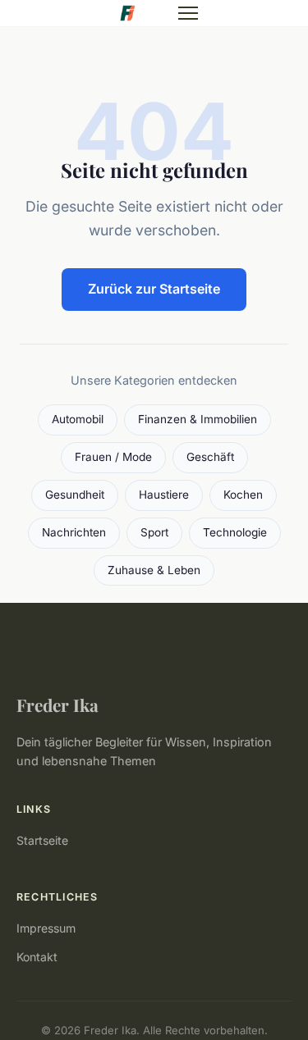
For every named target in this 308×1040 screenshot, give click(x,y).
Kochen (243, 494)
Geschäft (210, 456)
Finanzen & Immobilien (197, 419)
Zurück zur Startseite (154, 289)
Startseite (42, 840)
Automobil (77, 419)
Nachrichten (74, 532)
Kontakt (36, 957)
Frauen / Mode (113, 456)
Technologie (235, 532)
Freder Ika (57, 704)
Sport (154, 532)
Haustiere (164, 494)
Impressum (46, 928)
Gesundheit (74, 494)
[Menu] (188, 13)
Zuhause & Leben (154, 570)
